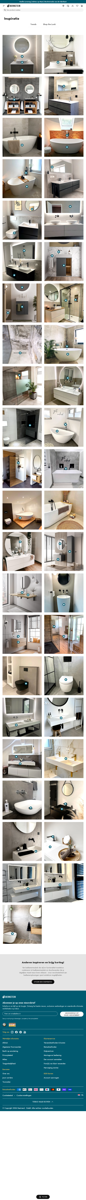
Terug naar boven (41, 1102)
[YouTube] (24, 1032)
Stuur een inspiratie (43, 982)
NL (82, 1095)
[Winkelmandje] (81, 5)
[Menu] (10, 1181)
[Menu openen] (4, 6)
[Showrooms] (63, 5)
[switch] (7, 1195)
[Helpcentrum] (68, 5)
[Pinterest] (20, 1032)
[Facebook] (16, 1032)
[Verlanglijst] (77, 5)
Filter (44, 1197)
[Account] (72, 5)
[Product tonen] (22, 70)
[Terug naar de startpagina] (13, 6)
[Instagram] (12, 1032)
